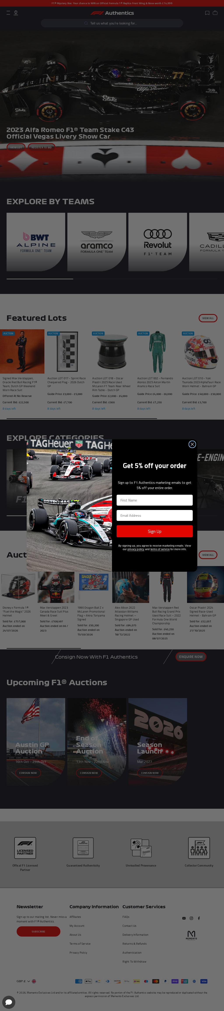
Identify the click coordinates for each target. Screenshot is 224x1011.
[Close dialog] (192, 444)
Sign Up (154, 531)
